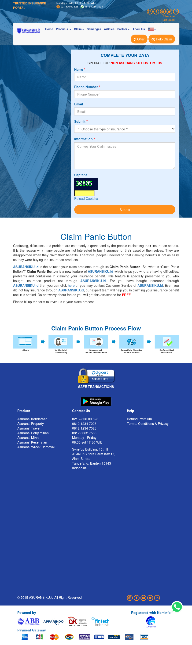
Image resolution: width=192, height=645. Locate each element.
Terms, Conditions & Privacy (148, 423)
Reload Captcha (86, 198)
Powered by (26, 612)
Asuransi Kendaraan (32, 418)
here (71, 285)
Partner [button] (122, 29)
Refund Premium (139, 418)
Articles (109, 29)
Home (49, 29)
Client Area (169, 16)
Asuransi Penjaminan (33, 432)
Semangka (94, 29)
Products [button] (62, 29)
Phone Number (86, 86)
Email (78, 104)
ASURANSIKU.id (26, 266)
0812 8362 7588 (84, 432)
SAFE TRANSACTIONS (96, 386)
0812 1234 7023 (94, 6)
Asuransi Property (30, 423)
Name (78, 69)
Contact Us (81, 410)
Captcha (81, 174)
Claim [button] (78, 29)
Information (83, 138)
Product (23, 410)
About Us (139, 29)
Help (130, 410)
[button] (151, 29)
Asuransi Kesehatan (32, 442)
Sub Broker (168, 20)
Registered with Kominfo (151, 612)
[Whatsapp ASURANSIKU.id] (177, 607)
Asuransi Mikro (28, 437)
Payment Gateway (31, 630)
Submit (79, 121)
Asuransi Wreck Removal (36, 446)
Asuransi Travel (28, 428)
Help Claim (163, 39)
